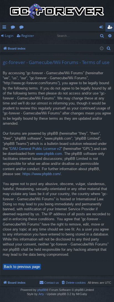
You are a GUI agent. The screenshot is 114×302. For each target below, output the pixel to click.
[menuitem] (108, 48)
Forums (14, 28)
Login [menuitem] (102, 28)
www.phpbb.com (49, 154)
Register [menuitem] (111, 28)
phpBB (41, 289)
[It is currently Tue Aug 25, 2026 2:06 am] (101, 48)
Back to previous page (22, 267)
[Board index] (57, 11)
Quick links (5, 28)
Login (9, 35)
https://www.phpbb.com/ (41, 174)
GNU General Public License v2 (35, 149)
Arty (41, 294)
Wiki (22, 28)
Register (27, 35)
